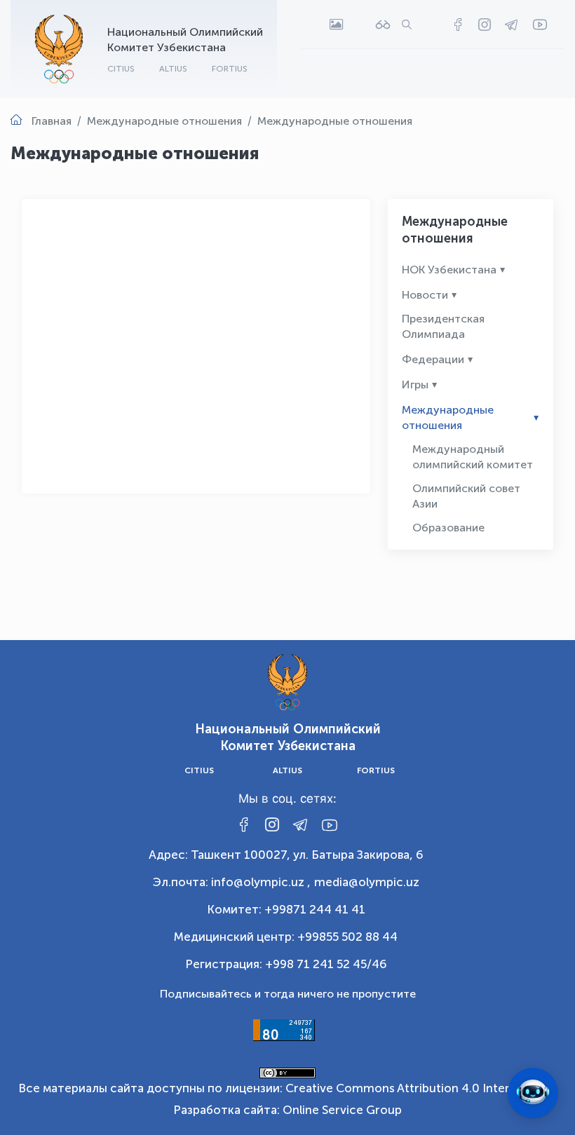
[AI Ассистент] (533, 1093)
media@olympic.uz (366, 882)
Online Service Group (342, 1110)
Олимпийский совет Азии (466, 496)
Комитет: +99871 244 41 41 (286, 909)
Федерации (433, 359)
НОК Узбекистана (449, 269)
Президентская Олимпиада (443, 326)
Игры (415, 384)
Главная (52, 121)
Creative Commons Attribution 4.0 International (420, 1088)
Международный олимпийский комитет (472, 456)
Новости (425, 294)
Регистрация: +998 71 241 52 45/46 (286, 964)
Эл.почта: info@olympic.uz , (232, 882)
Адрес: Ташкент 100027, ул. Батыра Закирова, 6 (286, 855)
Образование (448, 527)
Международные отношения (448, 417)
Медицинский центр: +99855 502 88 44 (286, 937)
